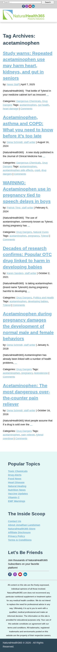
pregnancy (33, 235)
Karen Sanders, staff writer (21, 273)
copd (37, 170)
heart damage (10, 108)
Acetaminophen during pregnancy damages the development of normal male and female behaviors (28, 326)
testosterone (41, 373)
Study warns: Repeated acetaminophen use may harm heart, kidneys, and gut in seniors (27, 66)
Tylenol (45, 235)
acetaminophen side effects (18, 170)
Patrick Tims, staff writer (20, 207)
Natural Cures (41, 232)
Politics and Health (43, 297)
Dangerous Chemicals (28, 101)
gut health (43, 105)
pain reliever (28, 434)
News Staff (13, 84)
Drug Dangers (24, 232)
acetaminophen (28, 105)
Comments (26, 108)
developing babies (38, 301)
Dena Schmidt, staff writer (21, 142)
